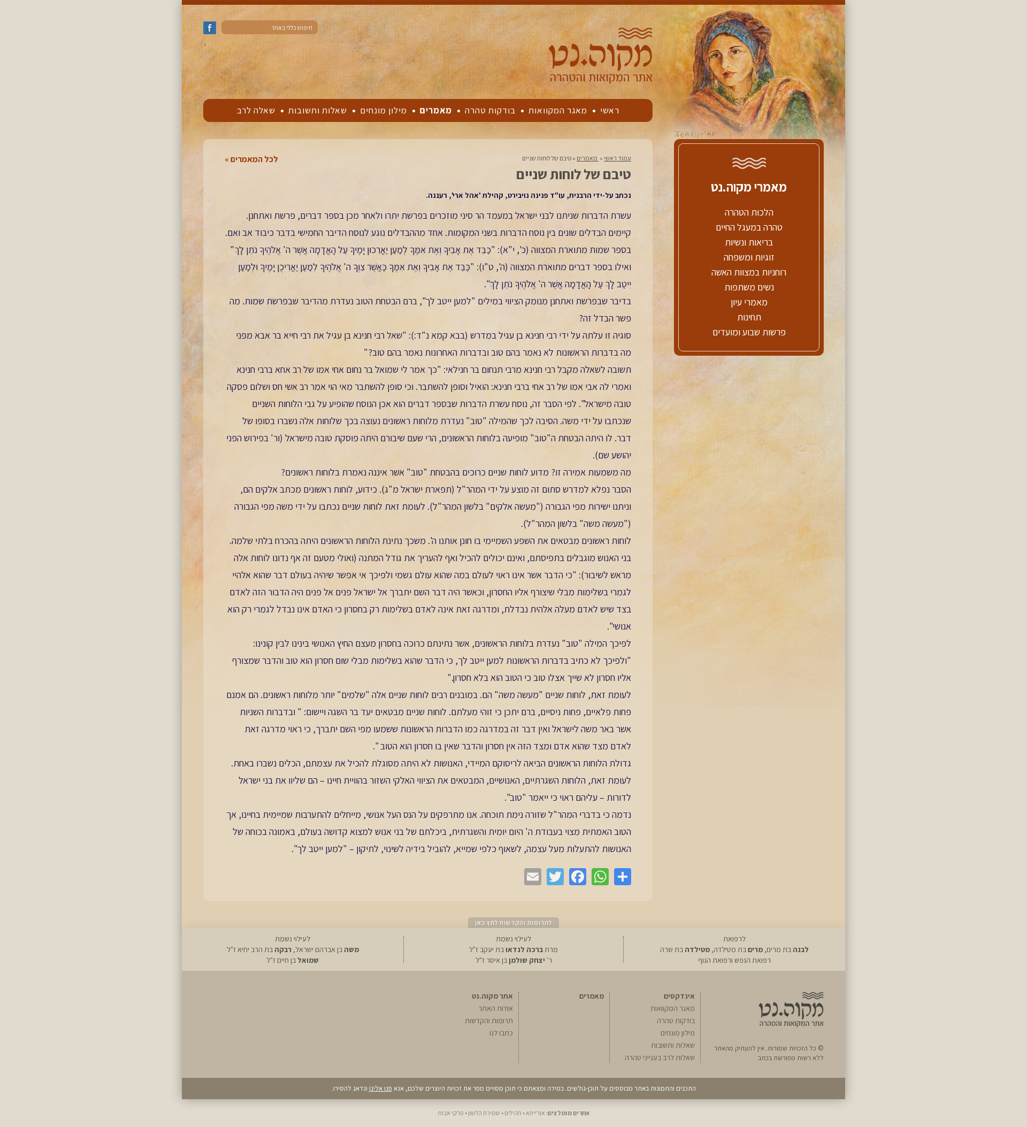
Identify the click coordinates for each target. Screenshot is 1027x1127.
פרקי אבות (451, 1113)
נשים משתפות (749, 287)
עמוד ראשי (617, 158)
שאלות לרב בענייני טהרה (660, 1057)
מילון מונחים (383, 110)
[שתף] (620, 876)
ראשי (609, 110)
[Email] (530, 876)
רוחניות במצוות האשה (748, 272)
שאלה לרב (256, 110)
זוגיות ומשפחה (749, 257)
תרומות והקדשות (489, 1020)
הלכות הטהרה (749, 212)
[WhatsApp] (597, 876)
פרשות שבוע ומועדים (749, 332)
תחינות (749, 317)
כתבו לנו (501, 1033)
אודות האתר (495, 1008)
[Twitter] (552, 876)
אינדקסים (679, 996)
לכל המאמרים (254, 159)
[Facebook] (575, 876)
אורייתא (535, 1113)
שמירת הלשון (484, 1113)
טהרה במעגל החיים (749, 227)
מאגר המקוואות (557, 110)
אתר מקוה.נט (492, 996)
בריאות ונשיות (749, 242)
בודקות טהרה (490, 110)
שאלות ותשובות (317, 110)
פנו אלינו (380, 1088)
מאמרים (436, 110)
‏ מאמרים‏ (588, 158)
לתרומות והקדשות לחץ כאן (513, 922)
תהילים (513, 1113)
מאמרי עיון (749, 302)
